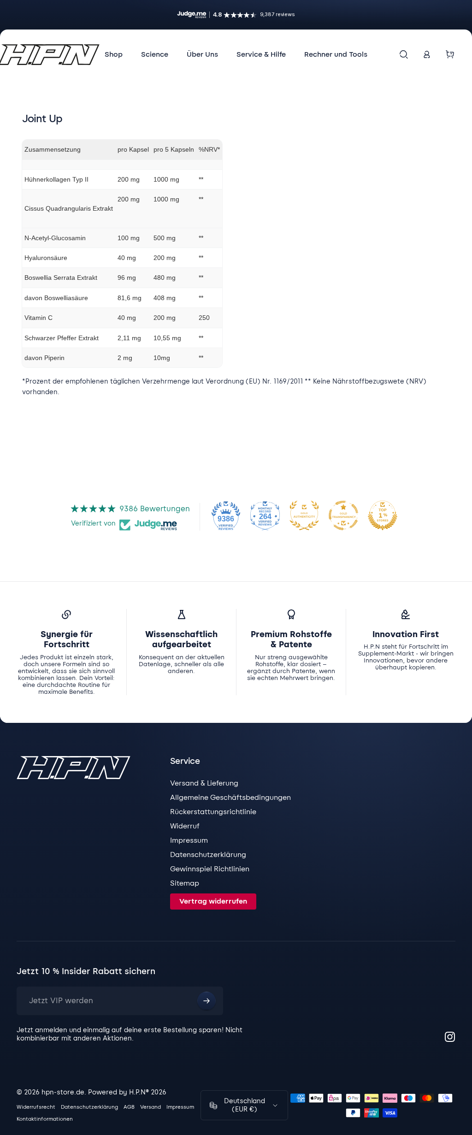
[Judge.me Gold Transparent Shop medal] (343, 515)
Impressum (189, 840)
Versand (150, 1107)
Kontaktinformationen (45, 1119)
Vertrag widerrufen (213, 901)
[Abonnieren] (206, 1001)
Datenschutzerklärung (208, 855)
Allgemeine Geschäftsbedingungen (230, 797)
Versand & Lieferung (204, 783)
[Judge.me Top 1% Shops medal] (382, 515)
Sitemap (184, 883)
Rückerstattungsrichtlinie (213, 812)
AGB (129, 1107)
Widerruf (185, 826)
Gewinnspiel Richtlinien (209, 869)
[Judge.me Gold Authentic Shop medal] (304, 515)
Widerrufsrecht (36, 1107)
